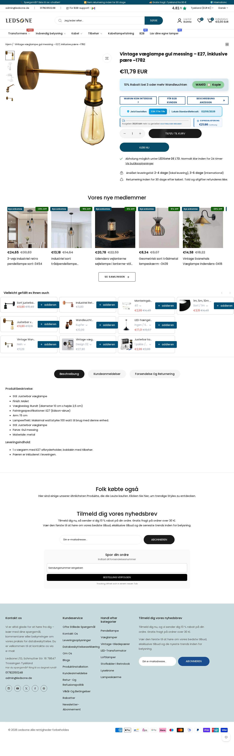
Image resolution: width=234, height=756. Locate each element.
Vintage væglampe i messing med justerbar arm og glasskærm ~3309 (85, 339)
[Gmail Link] (93, 8)
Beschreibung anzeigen (206, 100)
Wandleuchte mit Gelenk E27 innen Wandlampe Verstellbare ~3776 (85, 320)
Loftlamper (108, 657)
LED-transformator (113, 650)
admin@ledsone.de (18, 678)
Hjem (8, 44)
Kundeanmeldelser (107, 374)
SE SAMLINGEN (115, 276)
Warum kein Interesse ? (138, 100)
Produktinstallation (75, 667)
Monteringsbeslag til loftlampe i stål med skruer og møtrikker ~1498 (144, 301)
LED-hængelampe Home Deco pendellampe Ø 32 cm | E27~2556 (144, 320)
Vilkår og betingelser (76, 691)
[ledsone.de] (18, 21)
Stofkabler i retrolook (115, 664)
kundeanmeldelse (75, 673)
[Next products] (230, 292)
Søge (153, 20)
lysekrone (107, 670)
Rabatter (69, 698)
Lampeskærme (111, 677)
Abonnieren (159, 539)
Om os (67, 653)
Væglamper (109, 637)
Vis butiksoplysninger (139, 163)
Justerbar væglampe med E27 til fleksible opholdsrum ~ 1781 (26, 322)
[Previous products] (222, 292)
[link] (51, 33)
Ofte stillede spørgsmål (79, 627)
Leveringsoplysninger (77, 640)
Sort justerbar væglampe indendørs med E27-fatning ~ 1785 (26, 303)
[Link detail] (8, 688)
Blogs (66, 660)
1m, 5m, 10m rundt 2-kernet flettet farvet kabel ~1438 (202, 301)
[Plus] (140, 133)
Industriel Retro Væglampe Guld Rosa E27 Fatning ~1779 (85, 303)
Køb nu (144, 147)
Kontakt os (70, 633)
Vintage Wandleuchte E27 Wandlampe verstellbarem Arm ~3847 (26, 339)
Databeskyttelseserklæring (81, 647)
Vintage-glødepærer (115, 644)
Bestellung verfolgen (117, 577)
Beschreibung (69, 374)
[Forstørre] (107, 58)
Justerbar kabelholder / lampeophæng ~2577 (144, 339)
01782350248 (14, 672)
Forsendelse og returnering (155, 374)
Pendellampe (110, 631)
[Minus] (124, 133)
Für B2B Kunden (172, 100)
